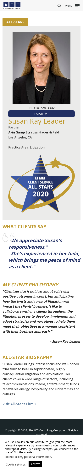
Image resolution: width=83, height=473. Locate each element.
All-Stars (15, 22)
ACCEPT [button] (35, 464)
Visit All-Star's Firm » (19, 404)
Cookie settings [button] (16, 464)
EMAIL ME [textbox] (41, 114)
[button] (72, 5)
